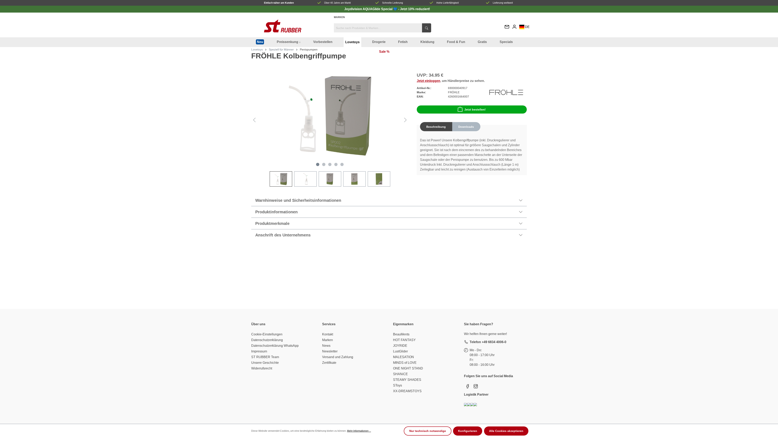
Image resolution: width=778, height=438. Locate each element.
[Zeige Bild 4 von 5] (336, 164)
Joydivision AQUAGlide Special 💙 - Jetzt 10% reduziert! (387, 9)
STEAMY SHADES (407, 379)
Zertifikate (329, 362)
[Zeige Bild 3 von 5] (329, 164)
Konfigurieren (467, 431)
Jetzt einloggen (428, 81)
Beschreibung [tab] (436, 126)
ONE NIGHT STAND (408, 368)
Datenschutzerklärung (267, 340)
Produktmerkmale (272, 223)
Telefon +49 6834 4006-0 (488, 342)
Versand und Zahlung (337, 357)
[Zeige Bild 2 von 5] (323, 164)
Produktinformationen (276, 212)
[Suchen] (426, 27)
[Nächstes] (405, 120)
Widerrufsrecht (261, 368)
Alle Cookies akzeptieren (506, 431)
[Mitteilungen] (507, 27)
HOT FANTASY (404, 340)
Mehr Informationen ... (359, 430)
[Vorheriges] (254, 120)
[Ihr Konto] (514, 26)
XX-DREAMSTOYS (407, 391)
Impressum (259, 351)
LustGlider (400, 351)
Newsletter (330, 351)
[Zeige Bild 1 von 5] (317, 164)
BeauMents (401, 334)
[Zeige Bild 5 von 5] (342, 164)
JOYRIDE (400, 345)
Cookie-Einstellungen (266, 334)
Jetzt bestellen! (475, 109)
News (326, 345)
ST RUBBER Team (265, 357)
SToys (397, 385)
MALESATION (403, 357)
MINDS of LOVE (405, 362)
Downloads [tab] (466, 126)
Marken (339, 17)
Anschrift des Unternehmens (283, 235)
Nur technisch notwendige (427, 431)
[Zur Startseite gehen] (282, 25)
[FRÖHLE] (506, 92)
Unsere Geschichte (265, 362)
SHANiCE (400, 374)
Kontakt (327, 334)
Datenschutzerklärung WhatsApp (275, 345)
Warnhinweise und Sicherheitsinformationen (298, 200)
